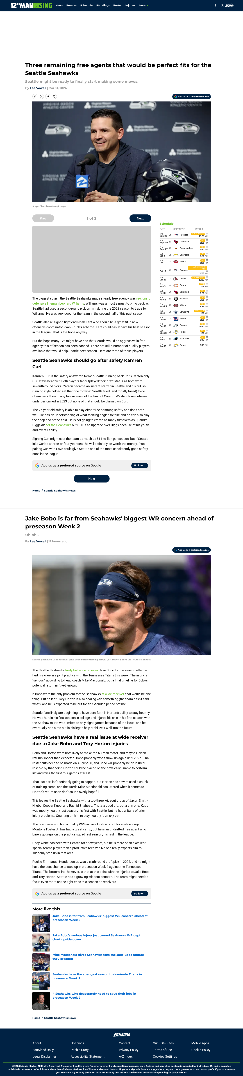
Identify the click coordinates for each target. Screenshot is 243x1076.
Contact (124, 1043)
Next (140, 218)
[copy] (54, 96)
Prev (43, 218)
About (37, 1043)
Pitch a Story (80, 1050)
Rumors (71, 5)
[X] (222, 5)
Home (36, 490)
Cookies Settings (165, 1056)
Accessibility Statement (88, 1056)
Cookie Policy (200, 1050)
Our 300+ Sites (163, 1043)
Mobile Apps (200, 1043)
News (59, 5)
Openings (77, 1043)
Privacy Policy (128, 1050)
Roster (117, 5)
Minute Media (28, 1066)
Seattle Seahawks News (60, 490)
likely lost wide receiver (81, 670)
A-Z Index (126, 1056)
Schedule (86, 5)
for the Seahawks (58, 425)
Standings (103, 5)
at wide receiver (112, 694)
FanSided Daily (43, 1050)
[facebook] (215, 5)
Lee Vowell (38, 88)
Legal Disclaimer (44, 1056)
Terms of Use (162, 1050)
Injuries (130, 5)
